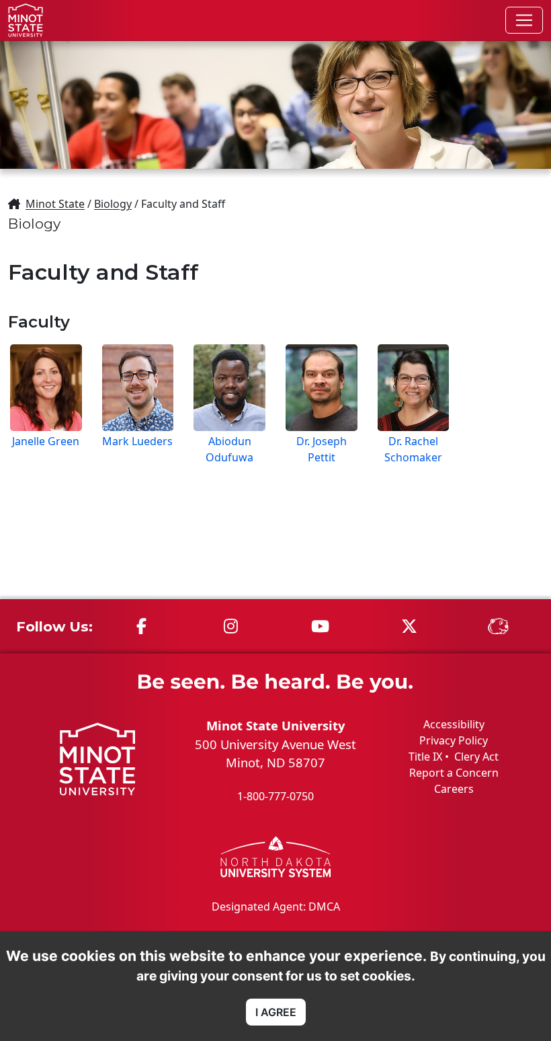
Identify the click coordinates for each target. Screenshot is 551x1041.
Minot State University (275, 725)
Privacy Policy (453, 740)
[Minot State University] (25, 20)
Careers (454, 788)
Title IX (425, 756)
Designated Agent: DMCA (276, 906)
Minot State (55, 203)
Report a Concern (454, 772)
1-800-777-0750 (275, 796)
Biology (113, 203)
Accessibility (453, 724)
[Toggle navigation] (524, 20)
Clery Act (476, 756)
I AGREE (275, 1012)
